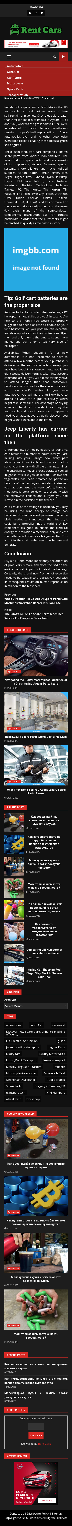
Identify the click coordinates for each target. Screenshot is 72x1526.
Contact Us (17, 1514)
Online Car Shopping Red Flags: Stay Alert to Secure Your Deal (14, 975)
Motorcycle (15, 83)
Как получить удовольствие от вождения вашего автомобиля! (14, 931)
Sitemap (57, 1514)
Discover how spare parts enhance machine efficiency (35, 1033)
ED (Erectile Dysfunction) (22, 1041)
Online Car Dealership (20, 1080)
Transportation (17, 95)
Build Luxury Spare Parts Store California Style (36, 712)
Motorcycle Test (54, 1073)
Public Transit (56, 1080)
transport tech (15, 1093)
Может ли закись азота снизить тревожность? (14, 888)
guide (61, 1041)
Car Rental (14, 77)
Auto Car (13, 72)
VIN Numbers (56, 1093)
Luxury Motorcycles (52, 1054)
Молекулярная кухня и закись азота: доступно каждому (14, 866)
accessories (13, 1025)
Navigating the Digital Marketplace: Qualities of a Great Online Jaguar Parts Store (36, 655)
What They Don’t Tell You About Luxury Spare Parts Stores (36, 765)
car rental (58, 1025)
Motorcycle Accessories (21, 1073)
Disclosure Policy (38, 1514)
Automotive (15, 66)
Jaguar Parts (57, 1047)
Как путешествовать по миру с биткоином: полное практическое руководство (14, 844)
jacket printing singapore (22, 1047)
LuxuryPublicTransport (21, 1060)
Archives (10, 1000)
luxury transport (54, 1060)
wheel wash (13, 1099)
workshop (33, 1099)
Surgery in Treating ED (50, 1086)
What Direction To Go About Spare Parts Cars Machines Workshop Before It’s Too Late (36, 599)
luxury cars (13, 1054)
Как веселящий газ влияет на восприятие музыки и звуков (14, 822)
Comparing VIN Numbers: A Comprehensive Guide (14, 953)
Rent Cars (44, 1444)
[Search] (54, 56)
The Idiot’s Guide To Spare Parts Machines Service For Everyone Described (33, 614)
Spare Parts (15, 89)
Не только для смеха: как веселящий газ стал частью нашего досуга (14, 910)
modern (60, 1067)
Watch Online (63, 56)
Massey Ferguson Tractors (23, 1067)
